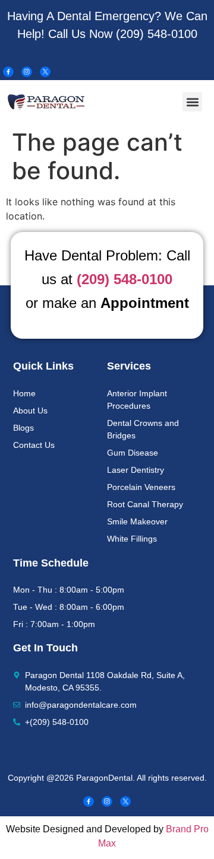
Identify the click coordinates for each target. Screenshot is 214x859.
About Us (30, 410)
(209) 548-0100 (156, 33)
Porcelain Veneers (141, 487)
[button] (192, 102)
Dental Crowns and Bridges (143, 429)
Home (24, 393)
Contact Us (34, 445)
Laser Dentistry (135, 470)
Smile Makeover (137, 521)
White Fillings (132, 538)
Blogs (23, 427)
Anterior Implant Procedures (137, 400)
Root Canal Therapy (145, 504)
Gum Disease (132, 452)
